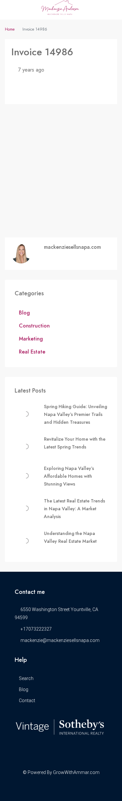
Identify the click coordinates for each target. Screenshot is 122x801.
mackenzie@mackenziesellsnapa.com (60, 640)
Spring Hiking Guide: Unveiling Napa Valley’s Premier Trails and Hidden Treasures (75, 414)
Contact (27, 700)
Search (26, 678)
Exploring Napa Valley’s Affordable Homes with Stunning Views (69, 476)
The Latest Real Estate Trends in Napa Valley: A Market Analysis (74, 509)
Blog (24, 312)
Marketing (31, 338)
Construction (34, 325)
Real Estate (32, 351)
